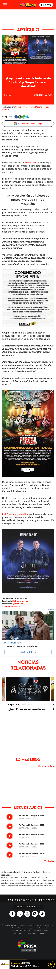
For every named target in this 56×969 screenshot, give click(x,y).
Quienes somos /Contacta (30, 925)
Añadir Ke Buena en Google (30, 123)
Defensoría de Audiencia (20, 930)
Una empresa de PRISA (28, 944)
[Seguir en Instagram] (35, 914)
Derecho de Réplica (41, 930)
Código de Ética (43, 928)
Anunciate (18, 933)
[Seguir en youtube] (28, 914)
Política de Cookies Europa (22, 928)
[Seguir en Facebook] (13, 914)
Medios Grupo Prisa (28, 950)
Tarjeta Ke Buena (9, 925)
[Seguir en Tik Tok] (43, 914)
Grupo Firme (21, 107)
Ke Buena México (20, 601)
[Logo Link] (28, 5)
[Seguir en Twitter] (20, 914)
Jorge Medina (36, 107)
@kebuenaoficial (12, 606)
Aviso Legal (49, 925)
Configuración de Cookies (36, 933)
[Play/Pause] (51, 964)
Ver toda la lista (46, 766)
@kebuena (18, 603)
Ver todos (49, 861)
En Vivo (47, 4)
